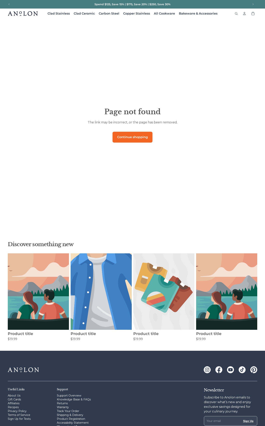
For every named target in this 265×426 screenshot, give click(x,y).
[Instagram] (207, 369)
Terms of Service (19, 415)
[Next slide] (253, 4)
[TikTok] (242, 369)
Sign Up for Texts (19, 419)
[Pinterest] (253, 369)
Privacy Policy (17, 411)
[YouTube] (230, 369)
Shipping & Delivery (70, 415)
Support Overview (69, 395)
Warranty (63, 407)
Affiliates (13, 403)
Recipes (13, 407)
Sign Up (248, 421)
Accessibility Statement (73, 422)
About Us (14, 395)
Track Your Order (68, 411)
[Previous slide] (9, 4)
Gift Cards (14, 399)
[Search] (236, 13)
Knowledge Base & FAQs (74, 399)
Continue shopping (132, 137)
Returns (62, 403)
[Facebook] (218, 369)
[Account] (244, 13)
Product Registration (71, 419)
